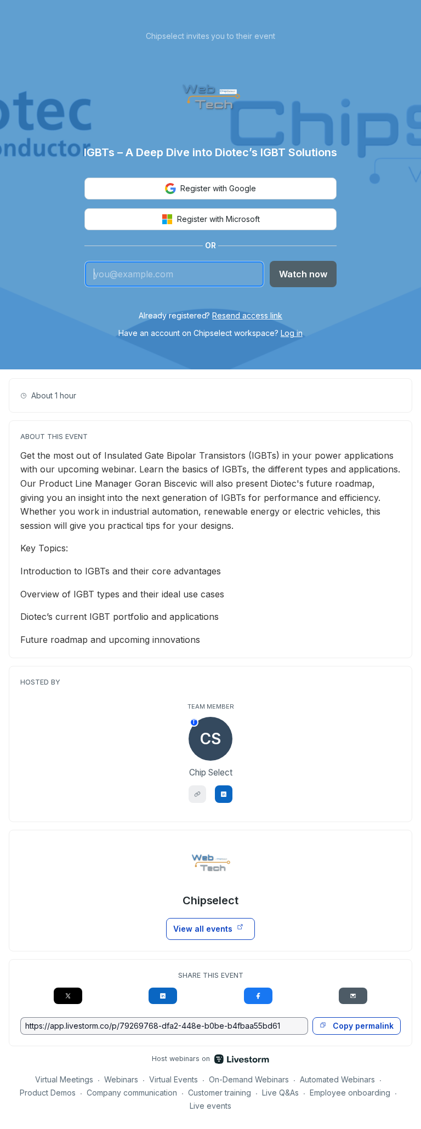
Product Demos (48, 1092)
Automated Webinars (337, 1079)
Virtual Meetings (64, 1079)
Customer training (219, 1092)
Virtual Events (173, 1079)
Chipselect (211, 900)
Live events (210, 1105)
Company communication (132, 1092)
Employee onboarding (350, 1092)
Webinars (121, 1079)
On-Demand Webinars (249, 1079)
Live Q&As (280, 1092)
